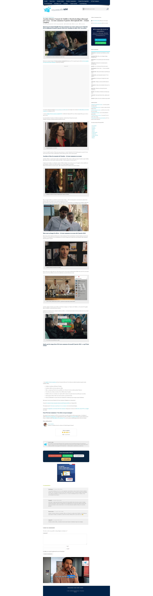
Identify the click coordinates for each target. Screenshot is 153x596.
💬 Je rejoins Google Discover (100, 42)
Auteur (78, 587)
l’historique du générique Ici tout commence (58, 405)
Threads (93, 129)
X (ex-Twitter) (94, 125)
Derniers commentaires (71, 1)
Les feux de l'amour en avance (96, 115)
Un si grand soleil (48, 3)
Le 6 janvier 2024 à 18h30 (58, 511)
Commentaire (45, 533)
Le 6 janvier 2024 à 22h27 (57, 520)
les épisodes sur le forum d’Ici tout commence (57, 408)
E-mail (68, 548)
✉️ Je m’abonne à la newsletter (100, 39)
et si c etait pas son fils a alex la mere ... (102, 66)
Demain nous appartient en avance (97, 104)
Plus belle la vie (57, 3)
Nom (68, 546)
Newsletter (66, 3)
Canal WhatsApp (83, 3)
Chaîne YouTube (73, 3)
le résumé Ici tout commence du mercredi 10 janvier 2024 (57, 403)
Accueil (45, 1)
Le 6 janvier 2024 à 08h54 (57, 489)
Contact (75, 587)
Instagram (93, 128)
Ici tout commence (95, 1)
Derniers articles (60, 1)
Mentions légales (70, 587)
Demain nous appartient (83, 1)
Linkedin (93, 136)
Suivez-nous (52, 1)
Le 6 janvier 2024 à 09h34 (57, 500)
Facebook (93, 127)
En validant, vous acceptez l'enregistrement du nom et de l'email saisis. (53, 551)
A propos (81, 587)
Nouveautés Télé (45, 17)
